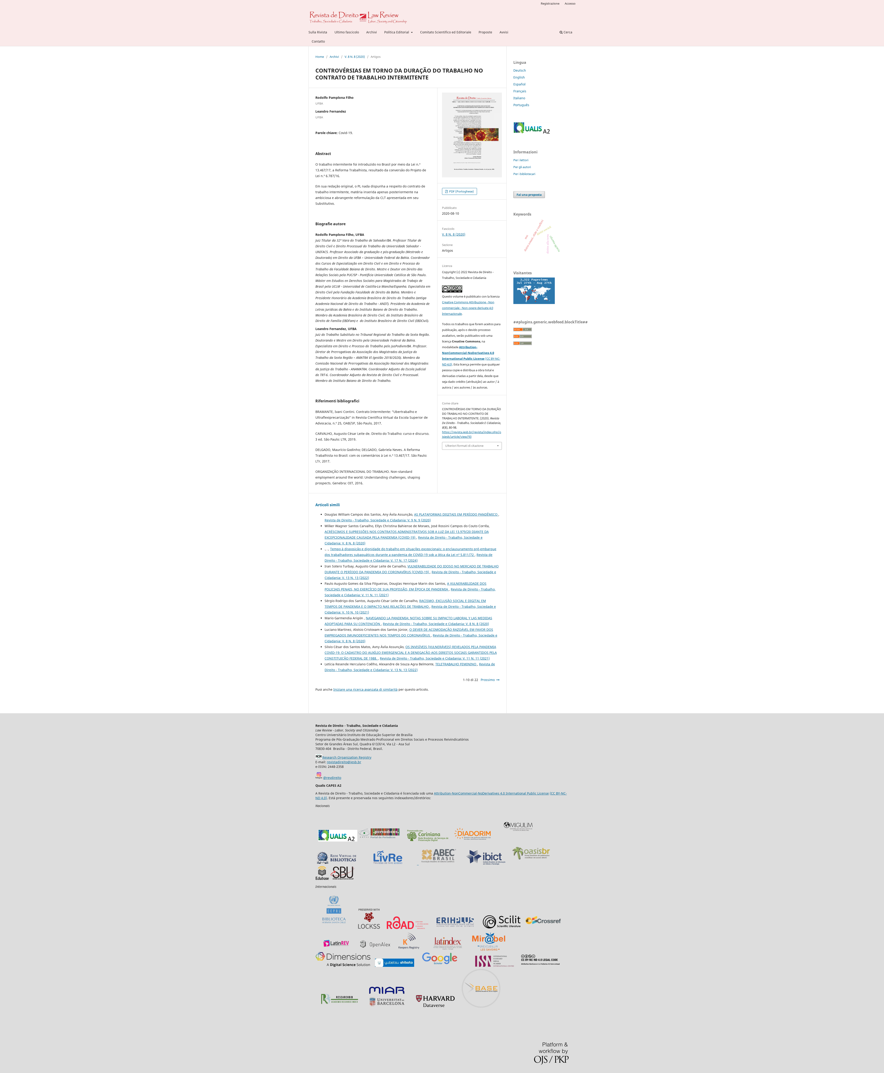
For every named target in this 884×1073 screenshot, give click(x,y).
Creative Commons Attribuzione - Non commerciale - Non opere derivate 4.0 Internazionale (468, 308)
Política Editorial (397, 32)
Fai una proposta (529, 195)
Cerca (567, 32)
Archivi (371, 32)
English (519, 77)
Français (519, 91)
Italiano (519, 98)
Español (519, 84)
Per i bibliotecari (524, 174)
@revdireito (332, 777)
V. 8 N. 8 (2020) (355, 57)
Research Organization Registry (346, 757)
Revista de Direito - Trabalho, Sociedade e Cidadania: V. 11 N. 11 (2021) (435, 658)
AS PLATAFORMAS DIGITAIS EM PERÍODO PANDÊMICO (456, 514)
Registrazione (550, 3)
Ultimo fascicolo (346, 32)
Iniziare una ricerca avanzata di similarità (365, 689)
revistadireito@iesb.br (344, 762)
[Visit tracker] (534, 303)
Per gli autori (522, 167)
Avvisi (504, 32)
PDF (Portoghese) (461, 191)
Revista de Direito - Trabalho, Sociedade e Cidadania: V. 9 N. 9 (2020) (378, 520)
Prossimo (488, 680)
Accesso (570, 3)
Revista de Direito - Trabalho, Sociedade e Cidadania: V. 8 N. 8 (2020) (436, 624)
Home (319, 57)
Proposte (485, 32)
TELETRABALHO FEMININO (456, 664)
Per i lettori (520, 160)
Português (521, 105)
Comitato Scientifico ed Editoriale (445, 32)
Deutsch (519, 70)
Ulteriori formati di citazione (464, 446)
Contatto (318, 41)
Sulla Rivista (317, 32)
